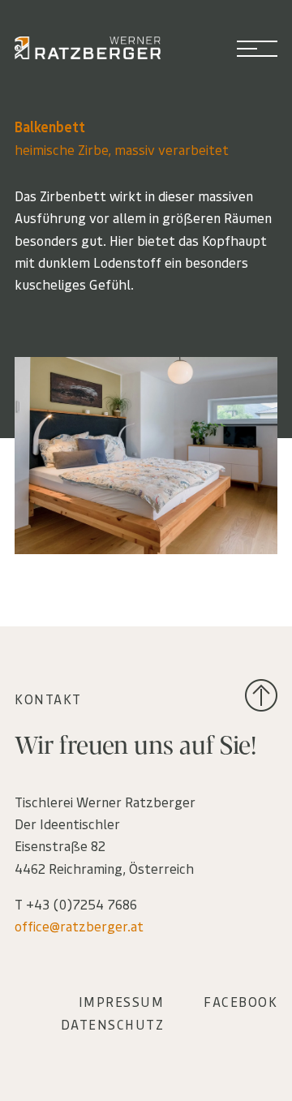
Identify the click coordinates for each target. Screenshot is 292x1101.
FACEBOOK (240, 1001)
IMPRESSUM (122, 1001)
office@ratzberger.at (79, 926)
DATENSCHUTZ (113, 1024)
